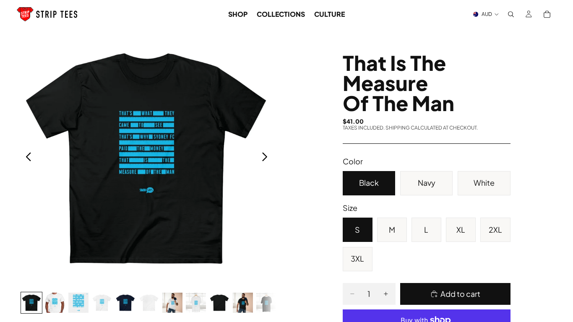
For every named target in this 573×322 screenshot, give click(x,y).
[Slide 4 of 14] (102, 303)
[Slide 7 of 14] (172, 303)
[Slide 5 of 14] (125, 303)
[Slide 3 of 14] (78, 303)
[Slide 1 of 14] (31, 303)
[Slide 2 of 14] (55, 303)
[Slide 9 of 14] (219, 303)
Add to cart (460, 294)
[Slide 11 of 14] (266, 303)
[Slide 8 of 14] (196, 303)
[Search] (511, 14)
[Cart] (547, 14)
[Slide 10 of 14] (243, 303)
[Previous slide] (26, 158)
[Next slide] (267, 158)
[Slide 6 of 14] (149, 303)
